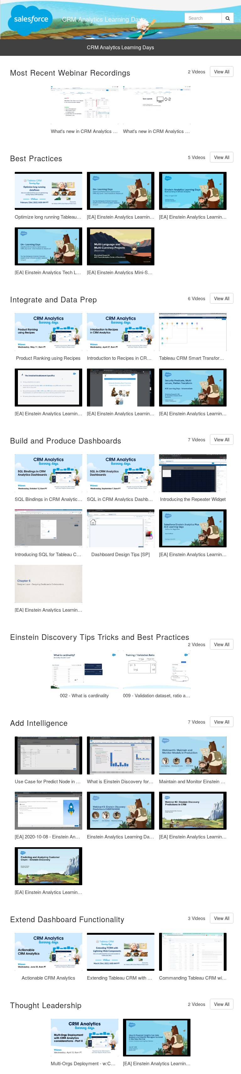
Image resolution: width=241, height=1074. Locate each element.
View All (221, 71)
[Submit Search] (228, 18)
